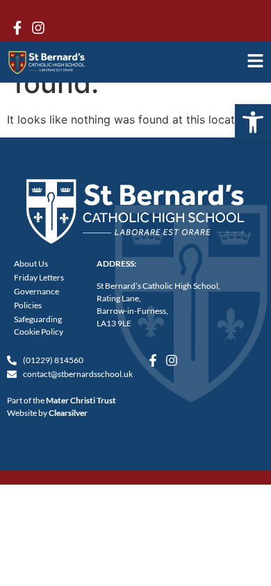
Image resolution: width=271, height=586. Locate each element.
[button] (253, 122)
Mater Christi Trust (81, 400)
